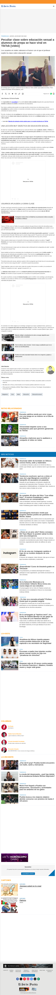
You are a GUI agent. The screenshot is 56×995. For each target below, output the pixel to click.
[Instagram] (28, 979)
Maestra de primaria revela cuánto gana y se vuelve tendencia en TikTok (28, 121)
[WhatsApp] (9, 94)
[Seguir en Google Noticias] (53, 93)
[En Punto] (4, 727)
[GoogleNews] (31, 979)
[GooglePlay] (38, 979)
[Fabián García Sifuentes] (4, 735)
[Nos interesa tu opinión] (28, 966)
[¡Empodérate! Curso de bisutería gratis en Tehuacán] (9, 570)
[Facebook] (2, 94)
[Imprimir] (23, 94)
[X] (6, 94)
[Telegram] (12, 94)
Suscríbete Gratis (28, 873)
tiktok (18, 394)
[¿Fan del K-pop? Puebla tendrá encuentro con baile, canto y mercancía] (9, 765)
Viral (12, 394)
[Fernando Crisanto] (4, 750)
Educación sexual (37, 394)
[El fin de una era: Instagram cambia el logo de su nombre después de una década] (9, 555)
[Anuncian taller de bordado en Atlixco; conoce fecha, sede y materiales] (9, 465)
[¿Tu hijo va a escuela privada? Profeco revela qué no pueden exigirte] (9, 603)
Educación (26, 394)
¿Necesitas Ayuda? (28, 975)
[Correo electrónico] (16, 94)
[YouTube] (24, 979)
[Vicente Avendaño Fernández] (4, 742)
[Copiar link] (19, 94)
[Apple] (35, 979)
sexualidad (15, 102)
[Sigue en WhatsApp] (51, 93)
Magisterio (5, 394)
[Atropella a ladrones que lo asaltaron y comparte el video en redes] (9, 440)
